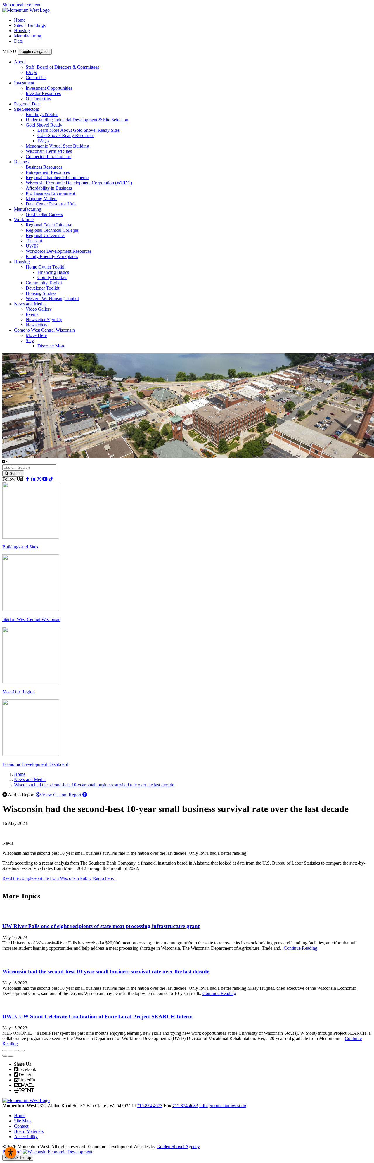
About (20, 61)
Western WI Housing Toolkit (52, 298)
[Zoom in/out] (22, 1050)
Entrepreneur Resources (48, 172)
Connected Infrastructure (48, 156)
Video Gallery (39, 309)
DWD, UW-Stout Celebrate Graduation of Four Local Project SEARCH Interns (97, 1016)
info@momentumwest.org (223, 1105)
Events (32, 314)
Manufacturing (27, 35)
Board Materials (29, 1131)
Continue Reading (300, 948)
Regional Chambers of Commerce (57, 177)
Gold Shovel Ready (44, 124)
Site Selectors (26, 109)
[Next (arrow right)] (10, 1056)
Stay (30, 340)
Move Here (36, 335)
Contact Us (36, 77)
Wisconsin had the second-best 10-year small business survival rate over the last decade (105, 971)
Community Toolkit (44, 282)
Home (19, 20)
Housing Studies (41, 293)
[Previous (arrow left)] (4, 1056)
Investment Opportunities (49, 88)
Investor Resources (43, 93)
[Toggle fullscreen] (16, 1050)
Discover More (51, 345)
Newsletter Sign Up (44, 319)
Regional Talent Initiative (49, 224)
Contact (21, 1126)
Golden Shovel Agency (178, 1146)
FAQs (31, 72)
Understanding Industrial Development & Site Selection (77, 119)
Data (18, 41)
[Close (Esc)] (4, 1050)
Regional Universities (45, 235)
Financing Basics (53, 272)
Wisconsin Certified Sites (49, 151)
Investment (24, 82)
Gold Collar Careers (44, 214)
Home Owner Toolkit (45, 266)
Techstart (34, 240)
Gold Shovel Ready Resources (65, 135)
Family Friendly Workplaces (52, 256)
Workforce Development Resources (58, 251)
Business (22, 161)
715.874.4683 (185, 1105)
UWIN (32, 245)
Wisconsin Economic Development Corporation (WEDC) (79, 182)
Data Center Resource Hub (51, 203)
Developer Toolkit (42, 287)
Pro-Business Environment (50, 193)
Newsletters (36, 324)
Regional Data (27, 103)
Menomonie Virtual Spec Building (57, 145)
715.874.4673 (149, 1105)
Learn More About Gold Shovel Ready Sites (78, 130)
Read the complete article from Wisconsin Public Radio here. (58, 878)
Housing (22, 30)
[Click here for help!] (84, 794)
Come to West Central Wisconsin (44, 330)
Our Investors (38, 98)
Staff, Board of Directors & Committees (62, 67)
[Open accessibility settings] (10, 1152)
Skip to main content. (21, 4)
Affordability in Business (49, 188)
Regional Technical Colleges (52, 230)
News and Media (30, 303)
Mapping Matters (41, 198)
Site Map (22, 1120)
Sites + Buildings (30, 25)
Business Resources (44, 167)
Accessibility (26, 1136)
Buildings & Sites (42, 114)
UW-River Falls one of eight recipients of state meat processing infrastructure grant (101, 926)
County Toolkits (52, 277)
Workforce (24, 219)
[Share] (10, 1050)
